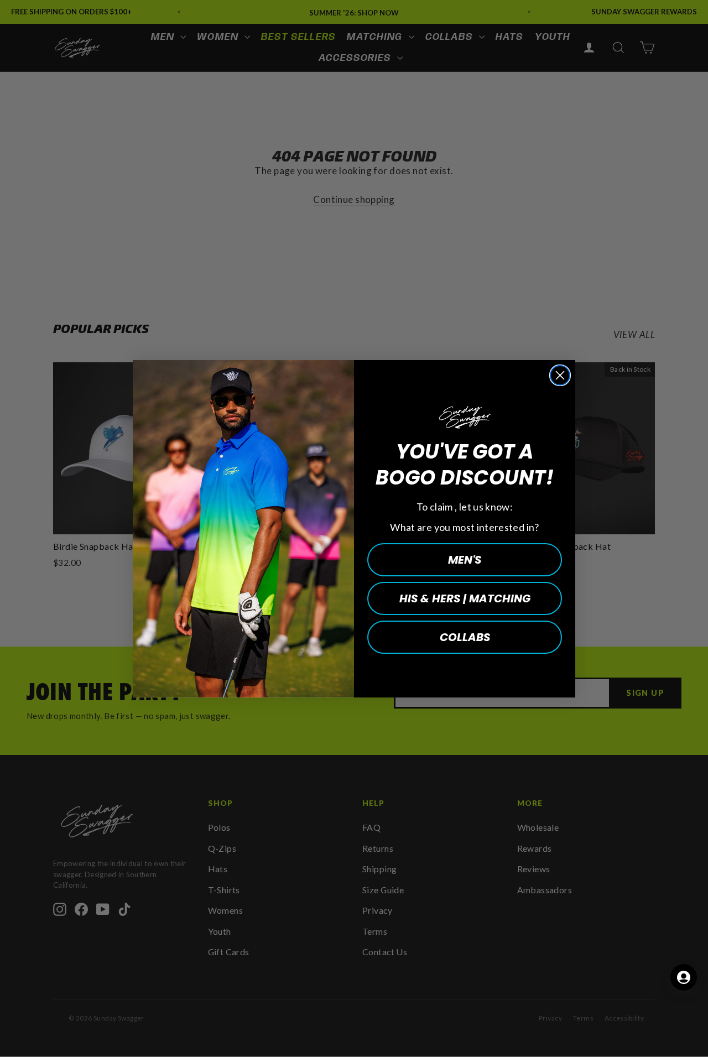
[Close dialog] (560, 375)
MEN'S (464, 559)
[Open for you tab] (683, 977)
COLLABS (465, 637)
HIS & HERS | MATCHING (464, 598)
